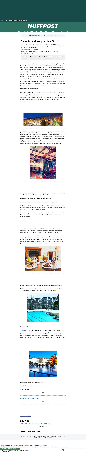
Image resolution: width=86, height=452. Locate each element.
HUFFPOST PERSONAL (28, 445)
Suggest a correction (43, 426)
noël (40, 423)
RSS (14, 446)
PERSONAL (54, 31)
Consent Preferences (63, 446)
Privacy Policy (55, 446)
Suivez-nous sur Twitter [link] (25, 416)
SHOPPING (46, 31)
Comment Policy (32, 446)
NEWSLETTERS (43, 445)
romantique (47, 423)
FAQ (40, 437)
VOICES (60, 31)
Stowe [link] (21, 330)
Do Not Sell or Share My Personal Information (10, 448)
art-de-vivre (24, 423)
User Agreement (24, 446)
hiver (36, 423)
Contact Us (10, 446)
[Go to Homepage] (63, 450)
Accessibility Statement (47, 446)
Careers (19, 446)
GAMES (66, 31)
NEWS (19, 31)
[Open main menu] (2, 20)
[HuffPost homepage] (16, 444)
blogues (31, 423)
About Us (2, 446)
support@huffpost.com (48, 437)
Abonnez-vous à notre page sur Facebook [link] (29, 398)
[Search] (7, 20)
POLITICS (25, 31)
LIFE (41, 31)
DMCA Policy (39, 446)
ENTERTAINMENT (34, 31)
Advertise (6, 446)
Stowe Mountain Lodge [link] (36, 95)
